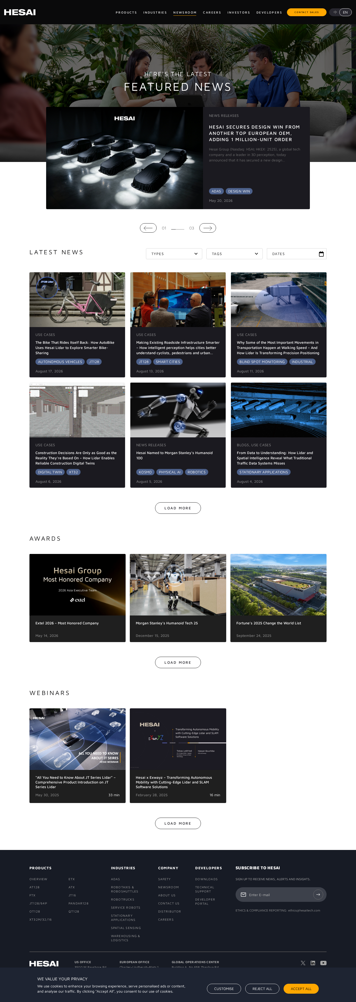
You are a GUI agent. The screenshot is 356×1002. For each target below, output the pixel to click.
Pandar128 (79, 903)
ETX (72, 879)
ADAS (115, 879)
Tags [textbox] (217, 253)
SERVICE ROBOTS (126, 907)
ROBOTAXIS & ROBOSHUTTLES (124, 889)
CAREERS (166, 919)
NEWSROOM (168, 887)
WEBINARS (49, 692)
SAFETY (164, 879)
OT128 (34, 911)
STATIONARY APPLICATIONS (123, 918)
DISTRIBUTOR (169, 911)
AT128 (34, 887)
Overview (38, 879)
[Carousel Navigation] (178, 228)
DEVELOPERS (208, 868)
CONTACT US (169, 903)
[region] (178, 985)
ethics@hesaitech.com (304, 910)
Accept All (301, 988)
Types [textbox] (157, 253)
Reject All (262, 988)
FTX (32, 895)
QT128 (74, 911)
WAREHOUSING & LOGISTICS (125, 938)
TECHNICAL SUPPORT (204, 889)
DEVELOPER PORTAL (205, 901)
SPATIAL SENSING (126, 928)
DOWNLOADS (206, 879)
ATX (72, 887)
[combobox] (174, 253)
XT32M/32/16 (40, 919)
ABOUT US (167, 895)
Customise (224, 988)
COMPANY (168, 868)
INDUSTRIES (123, 868)
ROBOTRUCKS (122, 899)
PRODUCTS (40, 868)
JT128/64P (38, 903)
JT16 (72, 895)
